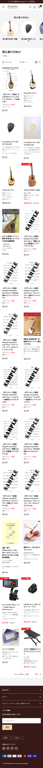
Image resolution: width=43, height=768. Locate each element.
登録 (7, 727)
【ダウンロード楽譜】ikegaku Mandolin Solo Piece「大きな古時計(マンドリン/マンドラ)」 (10, 293)
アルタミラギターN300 (32, 190)
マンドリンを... (8, 106)
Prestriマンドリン (30, 93)
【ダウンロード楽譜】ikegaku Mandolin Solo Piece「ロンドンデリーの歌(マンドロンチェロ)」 (10, 501)
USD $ (17, 738)
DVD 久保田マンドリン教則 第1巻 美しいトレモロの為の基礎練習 (10, 238)
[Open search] (30, 7)
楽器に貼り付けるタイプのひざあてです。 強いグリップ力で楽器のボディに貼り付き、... (10, 655)
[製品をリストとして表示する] (40, 62)
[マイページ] (34, 7)
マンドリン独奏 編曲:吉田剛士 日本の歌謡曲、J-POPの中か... (10, 564)
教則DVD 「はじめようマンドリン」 (32, 548)
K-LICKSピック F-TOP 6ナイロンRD (10, 143)
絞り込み (9, 62)
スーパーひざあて (8, 649)
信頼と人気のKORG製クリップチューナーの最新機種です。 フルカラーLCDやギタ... (10, 616)
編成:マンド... (30, 250)
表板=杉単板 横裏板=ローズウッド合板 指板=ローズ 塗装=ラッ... (31, 196)
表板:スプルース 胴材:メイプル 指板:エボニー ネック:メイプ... (28, 99)
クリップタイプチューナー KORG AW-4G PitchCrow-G (10, 607)
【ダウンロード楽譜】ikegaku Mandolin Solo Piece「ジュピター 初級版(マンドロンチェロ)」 (10, 397)
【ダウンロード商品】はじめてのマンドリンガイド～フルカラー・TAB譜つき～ (10, 98)
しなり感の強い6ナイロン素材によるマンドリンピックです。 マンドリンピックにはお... (10, 150)
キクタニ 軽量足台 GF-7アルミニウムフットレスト (32, 651)
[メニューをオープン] (3, 7)
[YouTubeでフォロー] (16, 748)
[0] (39, 7)
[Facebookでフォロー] (3, 748)
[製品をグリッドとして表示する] (36, 62)
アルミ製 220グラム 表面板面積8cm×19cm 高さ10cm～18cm (31, 660)
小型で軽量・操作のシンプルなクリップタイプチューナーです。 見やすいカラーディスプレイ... (32, 614)
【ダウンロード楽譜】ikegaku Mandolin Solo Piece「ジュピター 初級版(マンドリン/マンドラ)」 (32, 397)
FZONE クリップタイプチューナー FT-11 (32, 605)
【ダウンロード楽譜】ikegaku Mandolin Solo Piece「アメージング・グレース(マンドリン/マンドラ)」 (10, 345)
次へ (36, 674)
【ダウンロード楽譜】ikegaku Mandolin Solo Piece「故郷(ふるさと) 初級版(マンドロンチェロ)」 (10, 449)
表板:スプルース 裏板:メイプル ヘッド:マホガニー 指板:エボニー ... (7, 196)
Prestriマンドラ (8, 190)
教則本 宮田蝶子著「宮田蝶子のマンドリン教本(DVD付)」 (32, 341)
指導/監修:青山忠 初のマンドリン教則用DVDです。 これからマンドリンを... (32, 556)
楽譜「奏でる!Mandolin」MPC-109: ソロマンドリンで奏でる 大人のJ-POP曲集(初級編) (10, 552)
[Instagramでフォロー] (12, 748)
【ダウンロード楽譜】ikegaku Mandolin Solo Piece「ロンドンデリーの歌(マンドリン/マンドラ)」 (32, 293)
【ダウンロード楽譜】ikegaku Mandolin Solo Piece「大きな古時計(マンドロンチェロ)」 (32, 449)
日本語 (5, 738)
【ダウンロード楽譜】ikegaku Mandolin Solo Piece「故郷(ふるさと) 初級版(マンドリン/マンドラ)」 (32, 241)
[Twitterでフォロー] (7, 748)
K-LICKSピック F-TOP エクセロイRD (32, 143)
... (32, 351)
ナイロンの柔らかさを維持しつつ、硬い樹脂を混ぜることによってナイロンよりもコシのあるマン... (32, 151)
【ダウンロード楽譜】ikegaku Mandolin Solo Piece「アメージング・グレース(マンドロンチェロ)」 (32, 501)
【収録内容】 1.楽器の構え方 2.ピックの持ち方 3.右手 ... (7, 247)
